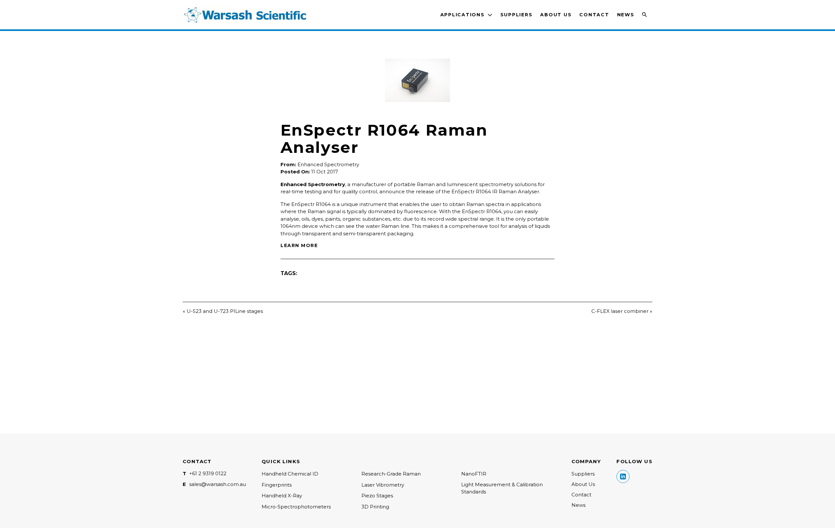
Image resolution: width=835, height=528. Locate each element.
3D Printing (375, 507)
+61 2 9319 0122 (207, 473)
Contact (594, 15)
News (625, 15)
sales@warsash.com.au (217, 484)
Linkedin (623, 476)
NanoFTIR (473, 474)
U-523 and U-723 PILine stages (225, 311)
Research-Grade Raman (391, 474)
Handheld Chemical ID (290, 474)
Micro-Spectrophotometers (296, 507)
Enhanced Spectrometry (328, 164)
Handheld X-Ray (282, 495)
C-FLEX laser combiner (619, 311)
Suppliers (516, 15)
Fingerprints (277, 485)
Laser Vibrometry (382, 485)
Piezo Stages (377, 495)
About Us (555, 15)
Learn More (299, 245)
